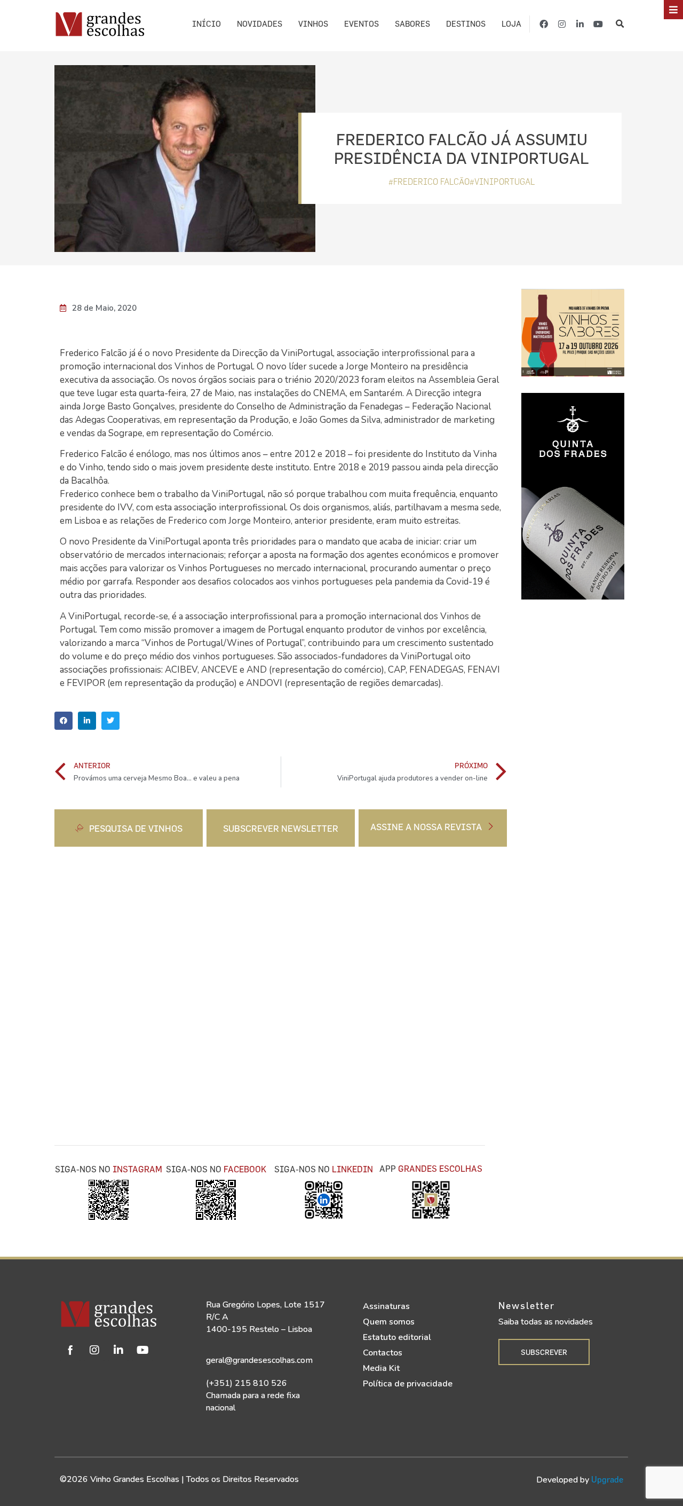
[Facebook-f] (543, 24)
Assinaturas (386, 1306)
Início (206, 23)
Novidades (259, 23)
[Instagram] (561, 24)
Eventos (361, 23)
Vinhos (313, 23)
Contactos (382, 1353)
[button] (620, 23)
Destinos (466, 23)
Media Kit (381, 1368)
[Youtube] (598, 24)
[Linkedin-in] (580, 24)
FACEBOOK (245, 1169)
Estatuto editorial (397, 1337)
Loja (511, 23)
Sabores (412, 23)
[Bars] (673, 9)
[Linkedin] (118, 1350)
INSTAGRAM (137, 1169)
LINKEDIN (352, 1169)
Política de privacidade (407, 1384)
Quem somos (389, 1322)
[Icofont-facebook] (70, 1350)
